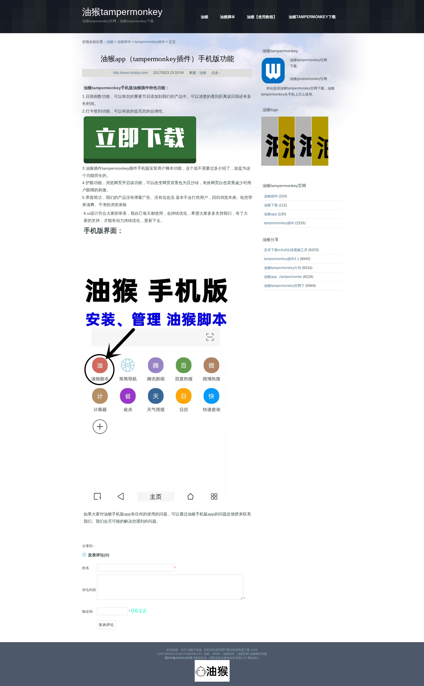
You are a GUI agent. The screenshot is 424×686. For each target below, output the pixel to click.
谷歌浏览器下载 (240, 649)
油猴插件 (271, 196)
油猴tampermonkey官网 (99, 20)
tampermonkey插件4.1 (281, 259)
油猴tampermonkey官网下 (284, 286)
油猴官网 (243, 653)
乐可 (184, 649)
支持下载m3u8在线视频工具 (285, 250)
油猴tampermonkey (122, 12)
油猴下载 (271, 205)
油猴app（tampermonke (283, 277)
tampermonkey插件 (150, 42)
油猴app (270, 214)
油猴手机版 (194, 649)
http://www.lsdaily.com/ (130, 73)
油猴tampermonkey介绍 (282, 268)
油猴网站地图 (258, 653)
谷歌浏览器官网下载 (217, 649)
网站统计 (253, 657)
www (216, 653)
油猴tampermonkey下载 (312, 17)
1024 (254, 649)
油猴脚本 (227, 17)
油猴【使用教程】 (262, 17)
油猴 (204, 17)
